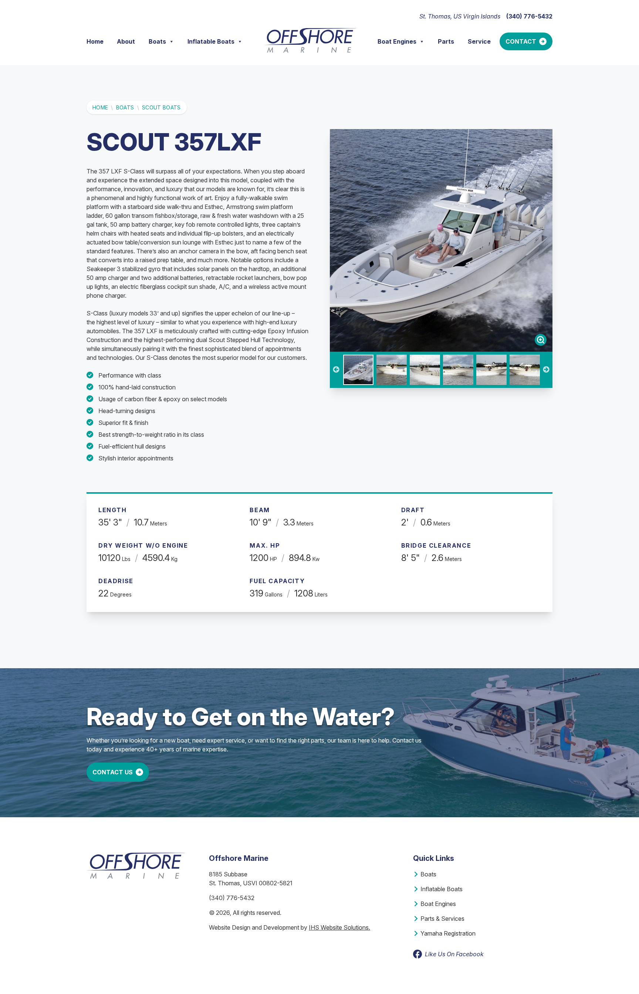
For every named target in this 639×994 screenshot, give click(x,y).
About (126, 41)
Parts (446, 41)
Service (479, 41)
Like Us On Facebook (454, 954)
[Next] (546, 369)
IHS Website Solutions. (339, 927)
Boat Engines (397, 41)
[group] (441, 240)
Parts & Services (442, 918)
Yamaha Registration (448, 933)
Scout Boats (161, 107)
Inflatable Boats (210, 41)
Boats (157, 41)
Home (95, 41)
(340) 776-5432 (231, 898)
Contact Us (112, 772)
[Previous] (336, 369)
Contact (521, 41)
